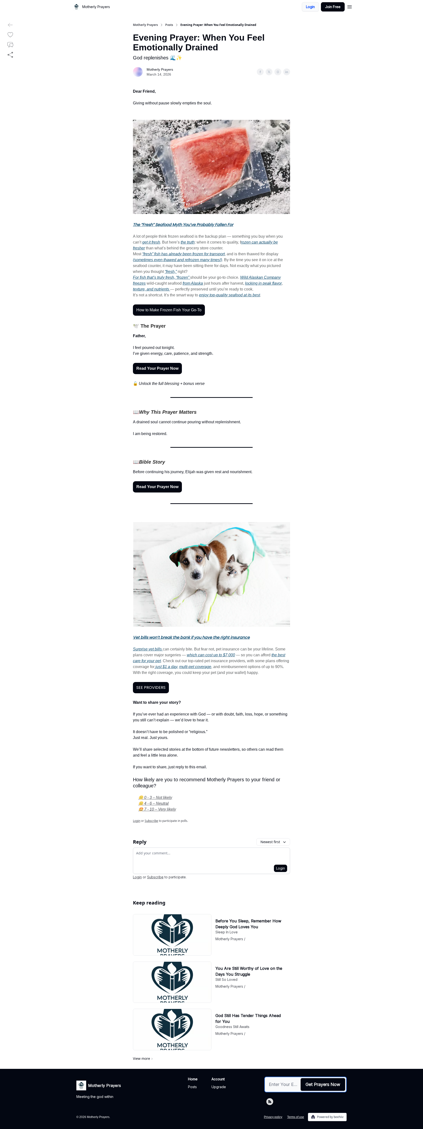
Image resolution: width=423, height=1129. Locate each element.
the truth (188, 242)
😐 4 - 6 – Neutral (153, 803)
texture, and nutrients (151, 289)
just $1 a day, (166, 667)
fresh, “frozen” (177, 277)
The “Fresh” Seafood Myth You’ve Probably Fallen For (183, 224)
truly (160, 277)
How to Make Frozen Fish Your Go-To (168, 310)
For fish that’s (145, 277)
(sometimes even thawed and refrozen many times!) (177, 260)
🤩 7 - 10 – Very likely (157, 809)
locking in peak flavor (263, 283)
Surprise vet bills (148, 649)
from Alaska (193, 283)
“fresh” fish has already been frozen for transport (183, 254)
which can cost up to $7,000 (211, 655)
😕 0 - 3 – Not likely (155, 797)
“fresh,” (171, 271)
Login (310, 7)
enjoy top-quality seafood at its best (229, 295)
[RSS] (269, 1101)
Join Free (333, 7)
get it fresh (151, 242)
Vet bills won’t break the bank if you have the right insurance (191, 637)
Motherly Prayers (145, 25)
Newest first (270, 841)
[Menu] (349, 6)
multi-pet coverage (195, 667)
